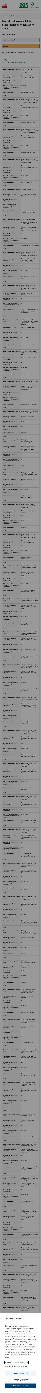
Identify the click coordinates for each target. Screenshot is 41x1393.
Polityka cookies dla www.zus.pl (16, 1362)
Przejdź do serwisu (20, 1386)
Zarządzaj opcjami (20, 1380)
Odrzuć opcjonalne (20, 1373)
